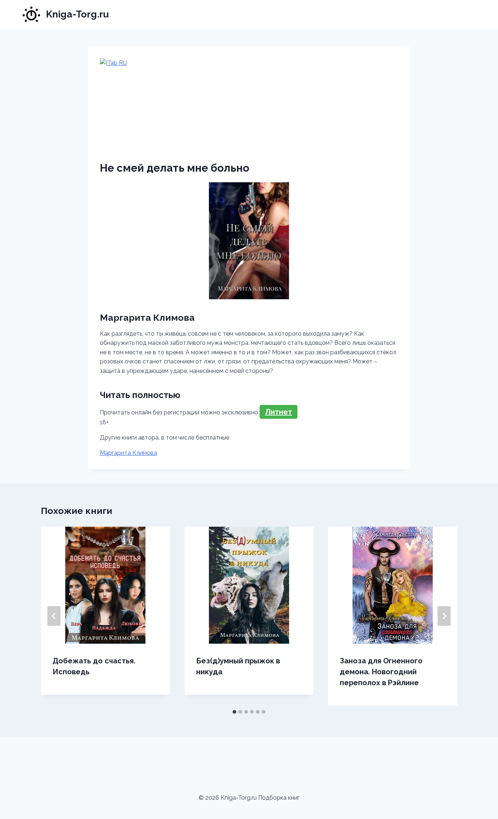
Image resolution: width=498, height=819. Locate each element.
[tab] (234, 712)
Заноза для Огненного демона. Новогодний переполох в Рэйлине (381, 671)
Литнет (278, 411)
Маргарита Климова (128, 452)
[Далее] (444, 616)
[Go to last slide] (54, 616)
